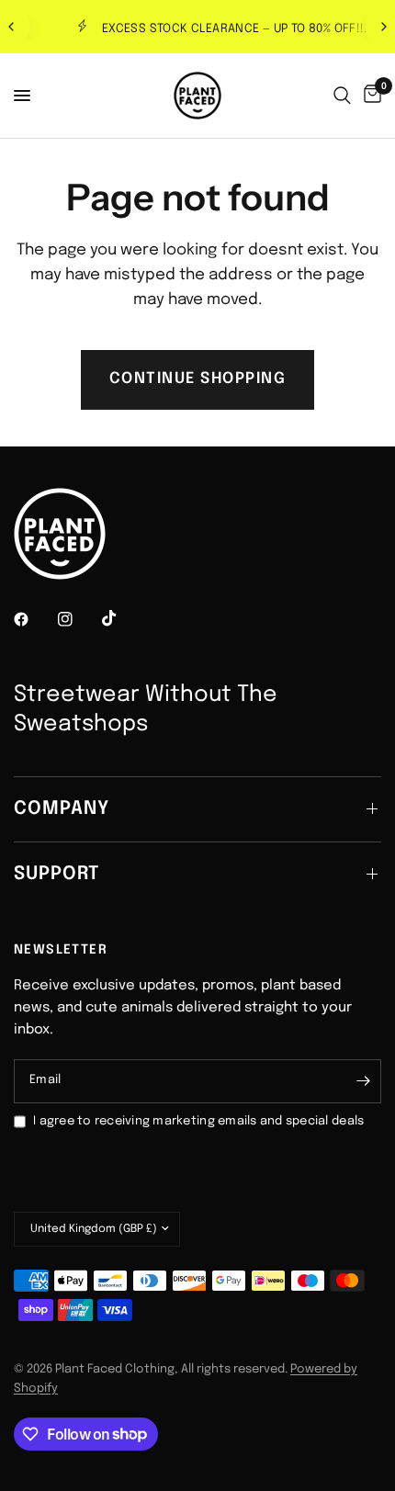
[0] (369, 95)
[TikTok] (122, 618)
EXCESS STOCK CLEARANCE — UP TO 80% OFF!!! (216, 29)
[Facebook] (34, 619)
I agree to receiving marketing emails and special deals (198, 1121)
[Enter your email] (362, 1081)
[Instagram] (78, 619)
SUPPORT (56, 874)
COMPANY (61, 809)
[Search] (342, 95)
